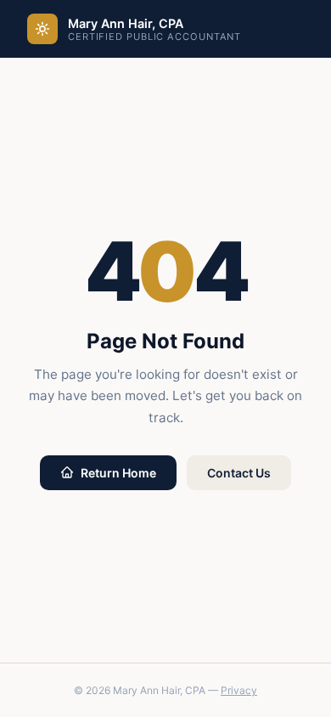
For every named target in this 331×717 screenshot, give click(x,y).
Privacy (239, 690)
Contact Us (239, 473)
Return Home (118, 473)
